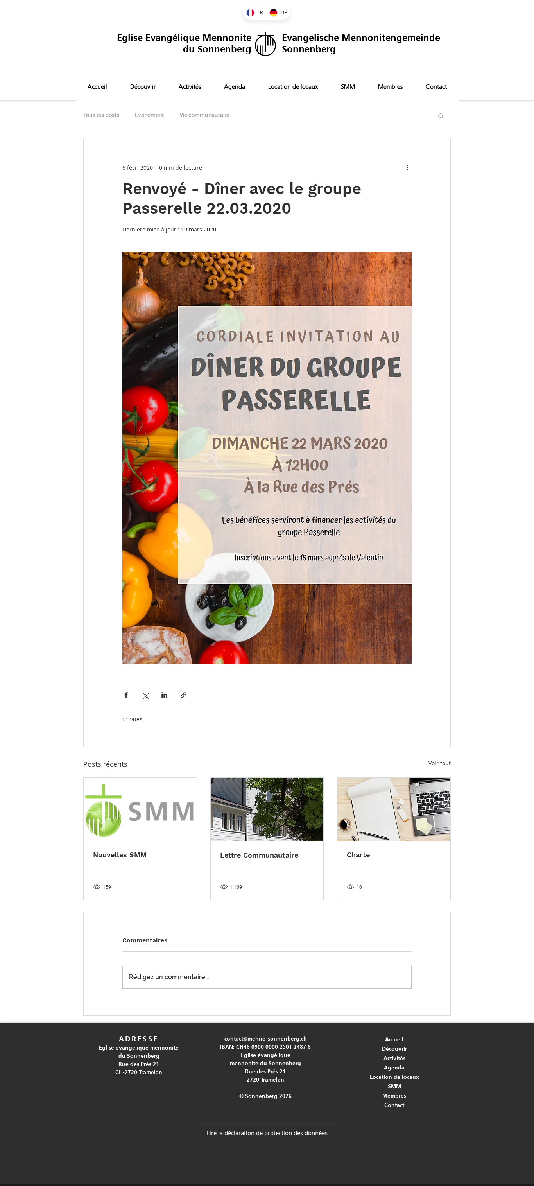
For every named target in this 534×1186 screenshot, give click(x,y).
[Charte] (393, 809)
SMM (394, 1086)
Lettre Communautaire (259, 855)
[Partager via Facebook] (126, 695)
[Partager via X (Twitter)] (145, 695)
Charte (358, 854)
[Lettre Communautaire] (267, 809)
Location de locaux (394, 1076)
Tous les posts (101, 115)
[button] (440, 115)
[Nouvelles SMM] (140, 809)
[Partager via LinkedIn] (164, 695)
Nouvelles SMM (120, 854)
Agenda (394, 1067)
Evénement (149, 115)
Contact (394, 1105)
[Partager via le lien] (183, 695)
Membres (394, 1095)
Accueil (394, 1039)
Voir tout (439, 763)
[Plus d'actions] (407, 167)
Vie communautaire (204, 115)
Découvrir (394, 1048)
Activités (394, 1058)
